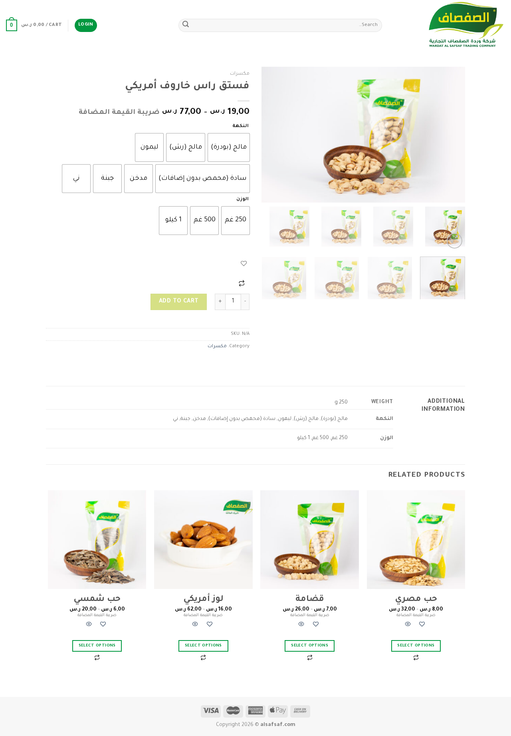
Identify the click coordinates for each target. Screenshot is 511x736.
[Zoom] (454, 241)
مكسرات (240, 74)
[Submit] (185, 25)
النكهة (240, 126)
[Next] (270, 134)
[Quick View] (408, 625)
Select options (415, 646)
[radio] (229, 147)
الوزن (242, 199)
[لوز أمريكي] (203, 539)
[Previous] (451, 134)
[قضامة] (309, 539)
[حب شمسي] (97, 539)
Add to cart (179, 301)
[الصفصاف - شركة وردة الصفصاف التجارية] (449, 25)
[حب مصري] (416, 539)
